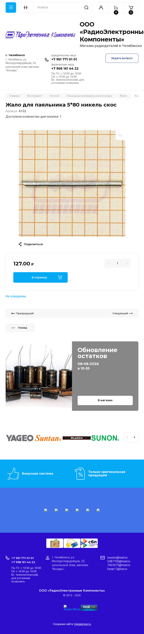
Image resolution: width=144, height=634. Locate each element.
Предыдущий (25, 313)
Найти (86, 7)
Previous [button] (127, 437)
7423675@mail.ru (118, 565)
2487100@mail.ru (118, 561)
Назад (22, 327)
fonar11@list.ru (117, 569)
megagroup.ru (82, 624)
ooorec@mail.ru (117, 557)
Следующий (120, 313)
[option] (72, 183)
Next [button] (134, 437)
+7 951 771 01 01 (64, 59)
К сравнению (120, 135)
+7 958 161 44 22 (65, 68)
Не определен (16, 296)
